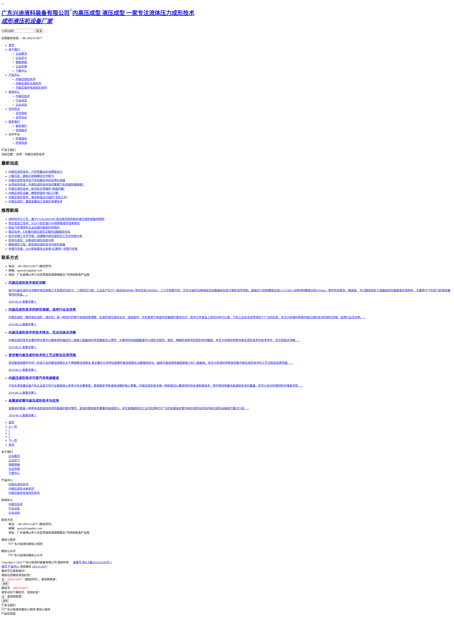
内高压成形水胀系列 (28, 83)
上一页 (13, 426)
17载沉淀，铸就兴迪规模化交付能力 (31, 176)
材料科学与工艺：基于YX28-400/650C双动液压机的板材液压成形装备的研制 (56, 219)
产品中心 (14, 74)
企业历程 (21, 66)
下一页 (13, 440)
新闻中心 (14, 91)
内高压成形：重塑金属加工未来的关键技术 (35, 201)
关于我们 (14, 49)
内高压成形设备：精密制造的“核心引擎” (34, 193)
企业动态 (21, 104)
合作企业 (21, 117)
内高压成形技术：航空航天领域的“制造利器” (37, 188)
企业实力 (21, 57)
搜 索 (39, 31)
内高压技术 (23, 96)
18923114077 (40, 566)
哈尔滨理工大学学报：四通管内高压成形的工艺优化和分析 (45, 236)
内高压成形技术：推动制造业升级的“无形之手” (38, 197)
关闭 (5, 583)
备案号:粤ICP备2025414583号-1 (92, 562)
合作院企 (14, 108)
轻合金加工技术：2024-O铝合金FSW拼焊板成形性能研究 (44, 223)
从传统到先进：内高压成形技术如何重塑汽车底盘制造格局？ (47, 184)
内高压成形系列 (25, 79)
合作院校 (21, 113)
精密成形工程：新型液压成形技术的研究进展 (37, 244)
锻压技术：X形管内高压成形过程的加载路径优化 (39, 231)
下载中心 (21, 70)
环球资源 (21, 142)
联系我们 (14, 121)
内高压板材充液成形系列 (31, 87)
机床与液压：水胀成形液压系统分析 (31, 240)
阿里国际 (21, 138)
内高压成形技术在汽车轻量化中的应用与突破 (37, 180)
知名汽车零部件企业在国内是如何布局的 (34, 227)
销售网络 (21, 62)
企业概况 (21, 53)
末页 (11, 444)
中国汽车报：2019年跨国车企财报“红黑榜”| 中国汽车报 (43, 248)
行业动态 (21, 100)
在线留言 (21, 130)
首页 (11, 45)
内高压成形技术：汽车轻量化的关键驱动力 (35, 171)
